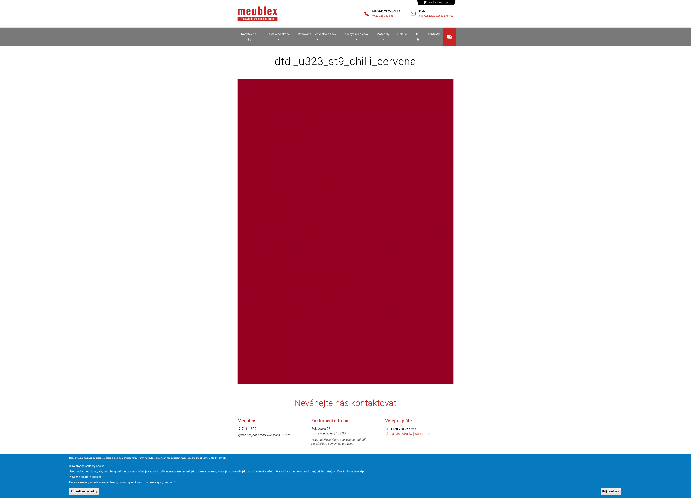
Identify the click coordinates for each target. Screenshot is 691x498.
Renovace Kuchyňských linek (317, 34)
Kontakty (434, 34)
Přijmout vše (610, 491)
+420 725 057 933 (403, 429)
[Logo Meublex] (257, 13)
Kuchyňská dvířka (356, 34)
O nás (417, 36)
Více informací (218, 457)
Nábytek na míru (248, 36)
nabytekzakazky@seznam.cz (410, 434)
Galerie (402, 34)
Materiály (383, 34)
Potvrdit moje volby (84, 491)
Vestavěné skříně (278, 34)
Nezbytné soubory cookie (88, 466)
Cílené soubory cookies (86, 477)
